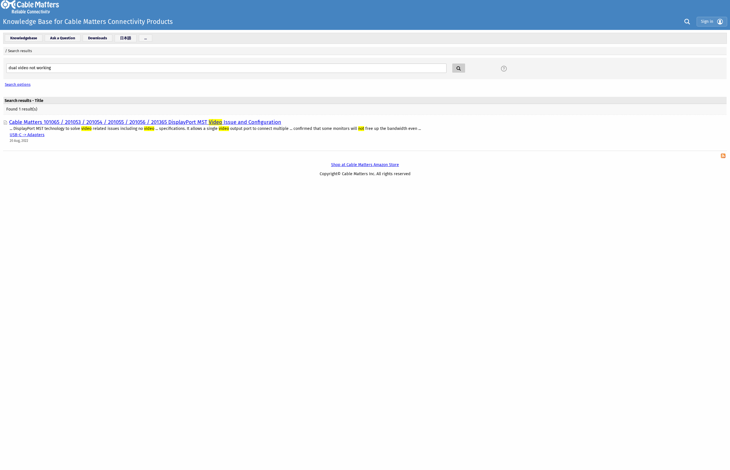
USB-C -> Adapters (27, 134)
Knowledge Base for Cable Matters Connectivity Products (88, 22)
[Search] (686, 21)
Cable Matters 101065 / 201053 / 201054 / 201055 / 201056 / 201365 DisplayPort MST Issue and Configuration (145, 122)
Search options (18, 84)
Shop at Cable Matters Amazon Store (365, 164)
